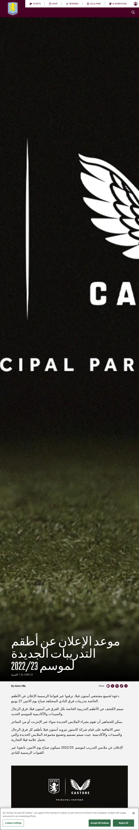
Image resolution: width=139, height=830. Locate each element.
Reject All (123, 823)
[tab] (35, 3)
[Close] (133, 813)
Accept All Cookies (100, 823)
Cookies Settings (13, 823)
